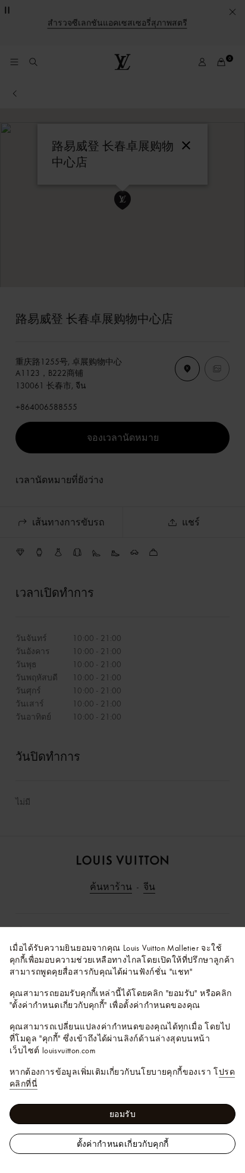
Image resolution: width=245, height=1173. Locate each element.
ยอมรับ (122, 1114)
